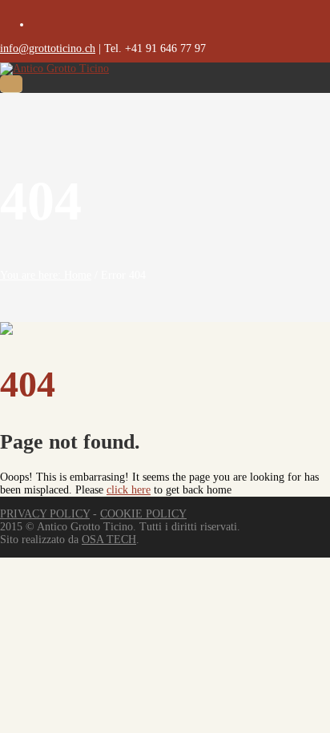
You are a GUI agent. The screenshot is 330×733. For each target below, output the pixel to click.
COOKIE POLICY (143, 514)
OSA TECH (109, 540)
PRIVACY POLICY (45, 514)
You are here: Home (45, 275)
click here (129, 490)
